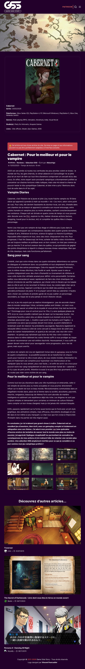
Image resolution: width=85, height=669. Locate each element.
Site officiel (16, 129)
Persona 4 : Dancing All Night (16, 648)
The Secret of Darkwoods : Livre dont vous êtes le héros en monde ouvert (36, 598)
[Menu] (80, 7)
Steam (24, 129)
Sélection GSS (31, 163)
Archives (11, 163)
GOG (40, 129)
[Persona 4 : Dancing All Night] (42, 625)
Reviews (20, 163)
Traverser (8, 548)
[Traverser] (42, 525)
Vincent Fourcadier (49, 662)
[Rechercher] (75, 7)
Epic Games (32, 129)
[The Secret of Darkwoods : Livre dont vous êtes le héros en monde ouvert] (42, 575)
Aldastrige (51, 163)
